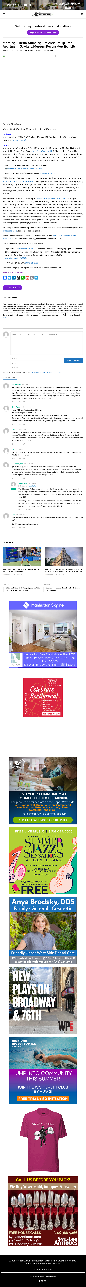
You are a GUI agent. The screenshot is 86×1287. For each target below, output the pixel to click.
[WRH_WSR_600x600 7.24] (43, 634)
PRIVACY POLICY (31, 1263)
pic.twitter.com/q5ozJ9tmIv (31, 168)
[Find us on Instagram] (45, 1281)
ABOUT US (13, 1261)
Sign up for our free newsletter (43, 32)
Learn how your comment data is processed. (46, 372)
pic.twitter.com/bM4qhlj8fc (16, 258)
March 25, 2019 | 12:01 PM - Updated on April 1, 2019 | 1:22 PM (24, 50)
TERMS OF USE (45, 1263)
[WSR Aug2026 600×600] (43, 1070)
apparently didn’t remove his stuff (18, 181)
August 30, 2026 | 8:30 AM (13, 574)
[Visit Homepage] (43, 14)
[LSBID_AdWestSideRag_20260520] (43, 861)
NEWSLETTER (37, 1261)
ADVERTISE (62, 1261)
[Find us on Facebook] (39, 1281)
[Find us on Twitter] (42, 1281)
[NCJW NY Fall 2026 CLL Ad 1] (43, 791)
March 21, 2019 (31, 263)
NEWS (50, 50)
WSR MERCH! (50, 1261)
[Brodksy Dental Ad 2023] (43, 930)
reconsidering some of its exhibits (51, 198)
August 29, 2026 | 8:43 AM (55, 574)
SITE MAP (57, 1263)
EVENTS (72, 1261)
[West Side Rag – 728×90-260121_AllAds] (43, 5)
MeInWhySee (32, 486)
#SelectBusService (26, 249)
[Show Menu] (4, 14)
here (4, 317)
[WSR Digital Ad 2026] (43, 1211)
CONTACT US (25, 1261)
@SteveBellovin (14, 168)
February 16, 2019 (47, 173)
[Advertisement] (43, 740)
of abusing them (10, 231)
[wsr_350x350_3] (43, 697)
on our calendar (20, 140)
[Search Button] (82, 14)
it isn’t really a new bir (43, 151)
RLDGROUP (48, 1269)
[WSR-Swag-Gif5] (43, 1140)
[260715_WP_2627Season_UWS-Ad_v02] (43, 1000)
